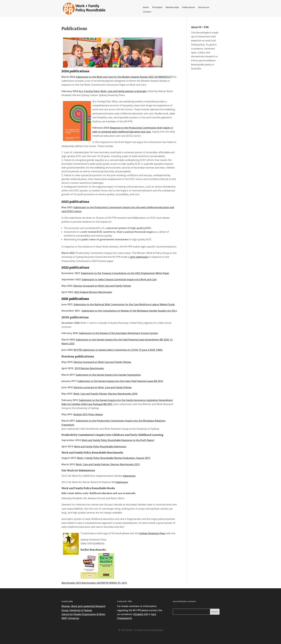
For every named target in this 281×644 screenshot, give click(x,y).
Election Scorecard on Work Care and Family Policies (102, 285)
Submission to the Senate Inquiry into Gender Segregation (108, 374)
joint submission (139, 257)
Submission (129, 475)
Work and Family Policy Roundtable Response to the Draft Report (118, 440)
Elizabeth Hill (140, 614)
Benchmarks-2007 (92, 582)
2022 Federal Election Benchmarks (93, 292)
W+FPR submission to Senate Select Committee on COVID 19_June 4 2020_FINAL (118, 349)
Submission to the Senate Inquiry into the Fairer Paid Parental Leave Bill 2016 (120, 381)
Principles (157, 7)
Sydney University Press (152, 533)
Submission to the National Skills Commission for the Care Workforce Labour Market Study (124, 304)
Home (146, 7)
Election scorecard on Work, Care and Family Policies (103, 387)
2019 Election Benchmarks (89, 368)
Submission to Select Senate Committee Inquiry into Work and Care (119, 279)
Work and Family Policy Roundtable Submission (100, 446)
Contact (147, 12)
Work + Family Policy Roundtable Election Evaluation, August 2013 (113, 458)
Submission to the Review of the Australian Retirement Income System (118, 333)
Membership (172, 7)
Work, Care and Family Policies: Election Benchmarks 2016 (105, 393)
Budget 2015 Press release (88, 414)
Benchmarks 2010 (71, 582)
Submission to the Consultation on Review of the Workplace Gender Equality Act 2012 (129, 310)
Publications (188, 7)
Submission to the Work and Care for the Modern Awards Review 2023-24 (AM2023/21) (124, 76)
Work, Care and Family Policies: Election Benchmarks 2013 (108, 464)
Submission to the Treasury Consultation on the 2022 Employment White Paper (125, 273)
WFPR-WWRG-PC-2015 (114, 582)
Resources (203, 7)
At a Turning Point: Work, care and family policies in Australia (112, 91)
